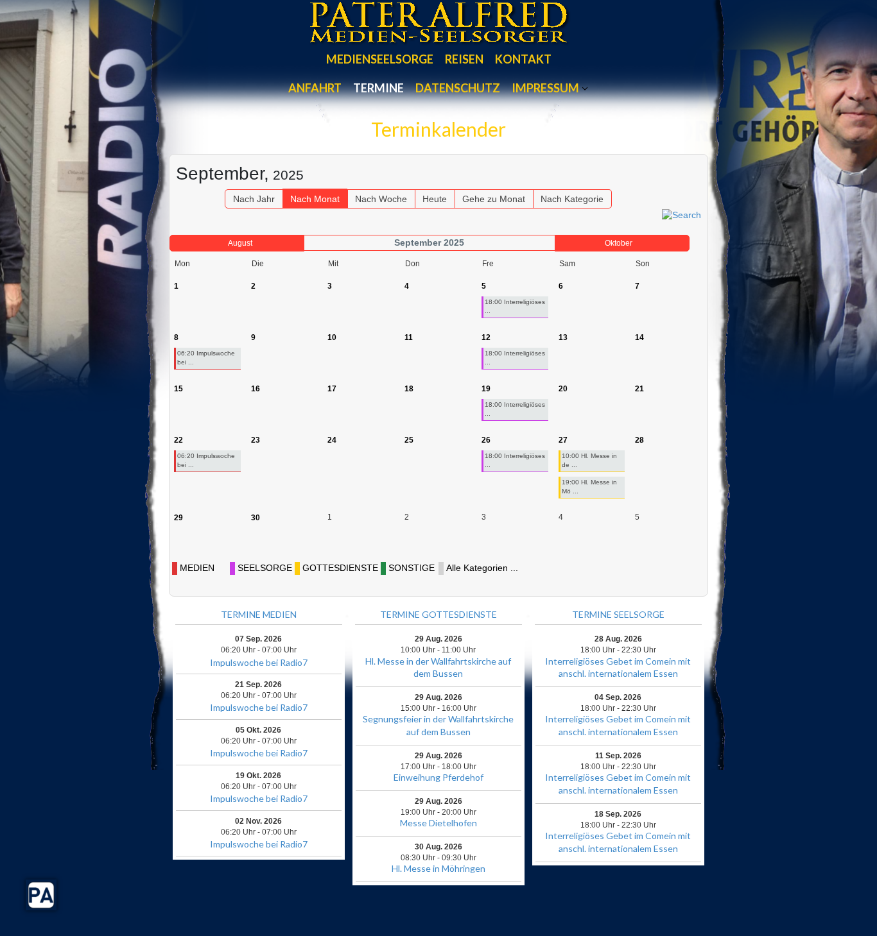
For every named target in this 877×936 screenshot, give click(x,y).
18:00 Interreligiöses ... (515, 306)
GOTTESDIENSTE (340, 568)
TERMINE (378, 88)
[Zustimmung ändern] (41, 895)
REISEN (464, 59)
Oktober (618, 243)
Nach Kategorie (572, 199)
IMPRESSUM (545, 88)
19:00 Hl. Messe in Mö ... (589, 487)
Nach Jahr (254, 199)
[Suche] (681, 214)
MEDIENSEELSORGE (379, 59)
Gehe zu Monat (493, 199)
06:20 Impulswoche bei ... (206, 358)
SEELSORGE (265, 568)
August (240, 243)
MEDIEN (197, 568)
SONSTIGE (411, 568)
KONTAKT (523, 59)
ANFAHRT (315, 88)
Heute (434, 199)
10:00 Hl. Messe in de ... (589, 460)
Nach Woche (381, 199)
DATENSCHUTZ (457, 88)
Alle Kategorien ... (482, 568)
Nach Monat (315, 199)
